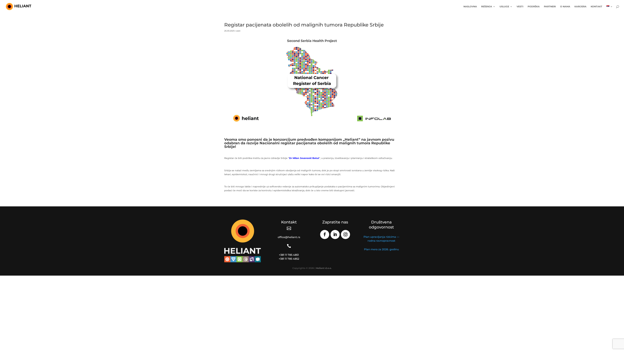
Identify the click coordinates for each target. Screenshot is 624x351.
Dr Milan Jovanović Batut (304, 158)
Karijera (580, 6)
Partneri (550, 6)
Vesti (520, 6)
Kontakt (596, 6)
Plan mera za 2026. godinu (381, 249)
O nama (565, 6)
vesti (238, 31)
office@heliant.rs (289, 237)
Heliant (351, 139)
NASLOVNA (470, 6)
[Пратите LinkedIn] (335, 234)
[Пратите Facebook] (324, 234)
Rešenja (486, 6)
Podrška (534, 6)
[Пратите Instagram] (345, 234)
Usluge (504, 6)
